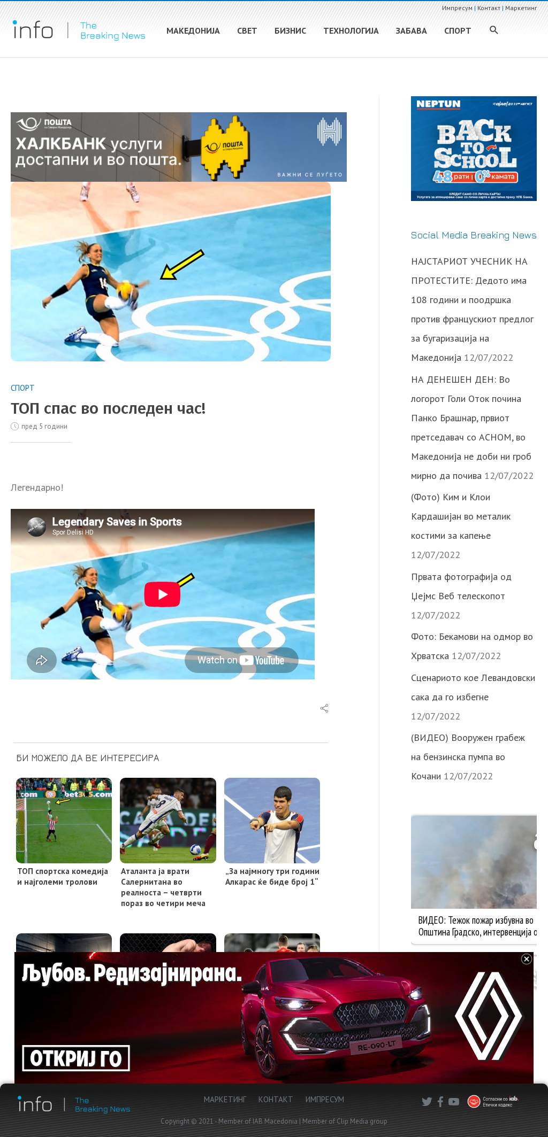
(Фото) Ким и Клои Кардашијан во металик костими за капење (461, 516)
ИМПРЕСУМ (325, 1099)
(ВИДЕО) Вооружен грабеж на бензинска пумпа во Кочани (468, 756)
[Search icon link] (494, 31)
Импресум (457, 8)
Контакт (488, 8)
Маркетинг (521, 8)
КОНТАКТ (275, 1099)
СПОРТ (23, 388)
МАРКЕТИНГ (225, 1099)
